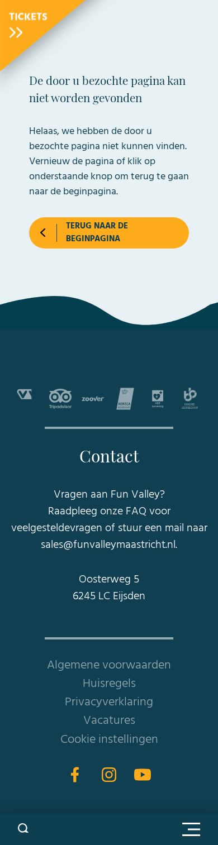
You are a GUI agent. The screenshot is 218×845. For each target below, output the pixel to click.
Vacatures (109, 721)
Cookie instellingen (109, 739)
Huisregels (109, 684)
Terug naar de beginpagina (97, 232)
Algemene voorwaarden (109, 665)
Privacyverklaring (109, 702)
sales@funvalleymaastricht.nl (108, 545)
